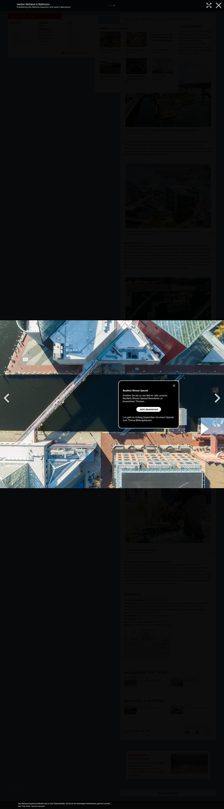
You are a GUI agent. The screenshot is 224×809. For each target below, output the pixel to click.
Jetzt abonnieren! (148, 409)
